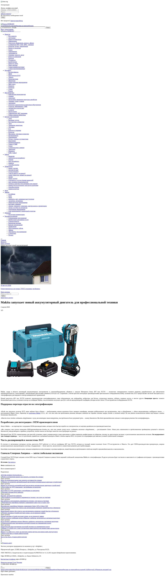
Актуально (11, 38)
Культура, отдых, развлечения (18, 46)
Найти (3, 296)
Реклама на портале (22, 26)
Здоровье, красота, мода (16, 55)
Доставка (11, 127)
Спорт (10, 50)
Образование (12, 51)
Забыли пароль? (6, 14)
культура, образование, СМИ (17, 106)
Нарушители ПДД (14, 75)
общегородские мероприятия (17, 202)
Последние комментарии (16, 214)
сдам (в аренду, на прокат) (16, 173)
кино (10, 195)
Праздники (12, 141)
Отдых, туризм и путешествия (18, 139)
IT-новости (12, 60)
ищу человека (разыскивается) (18, 182)
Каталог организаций (12, 117)
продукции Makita (34, 413)
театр (10, 197)
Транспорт (11, 149)
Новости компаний (14, 56)
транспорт (11, 98)
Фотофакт (8, 70)
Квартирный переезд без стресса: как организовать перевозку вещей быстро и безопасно (30, 511)
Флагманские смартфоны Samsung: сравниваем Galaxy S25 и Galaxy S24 (24, 506)
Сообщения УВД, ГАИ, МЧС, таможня (21, 44)
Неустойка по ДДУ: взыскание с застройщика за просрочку (20, 490)
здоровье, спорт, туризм (16, 101)
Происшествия (13, 79)
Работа (7, 154)
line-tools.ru (11, 462)
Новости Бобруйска (14, 39)
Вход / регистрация (7, 29)
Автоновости (12, 53)
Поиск (48, 27)
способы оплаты (13, 165)
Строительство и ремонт (16, 147)
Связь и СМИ (12, 144)
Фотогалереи (12, 111)
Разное (10, 91)
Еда (9, 129)
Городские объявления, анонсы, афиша (21, 43)
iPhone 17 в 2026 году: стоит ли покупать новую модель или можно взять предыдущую (29, 532)
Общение (8, 213)
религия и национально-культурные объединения (24, 105)
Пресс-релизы (12, 65)
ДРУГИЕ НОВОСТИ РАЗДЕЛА (11, 475)
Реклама (19, 562)
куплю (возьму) (13, 171)
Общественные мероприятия (17, 82)
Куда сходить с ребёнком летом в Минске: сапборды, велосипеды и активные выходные (29, 521)
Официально (12, 41)
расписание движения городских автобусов (22, 99)
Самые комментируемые (16, 67)
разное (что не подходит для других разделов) (23, 185)
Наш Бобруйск (9, 93)
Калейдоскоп (12, 62)
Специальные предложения (17, 218)
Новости (7, 34)
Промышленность (14, 142)
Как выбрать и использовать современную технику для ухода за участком (25, 501)
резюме (10, 159)
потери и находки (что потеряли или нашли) (22, 183)
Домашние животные (15, 125)
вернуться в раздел (7, 298)
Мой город (11, 84)
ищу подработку (13, 161)
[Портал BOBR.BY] (7, 24)
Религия (11, 58)
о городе (11, 110)
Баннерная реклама (14, 223)
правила (11, 163)
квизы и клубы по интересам (17, 208)
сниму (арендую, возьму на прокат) (20, 175)
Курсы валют (82, 569)
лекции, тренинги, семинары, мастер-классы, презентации (27, 206)
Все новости (12, 36)
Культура (11, 87)
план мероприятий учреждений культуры (21, 211)
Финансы (11, 151)
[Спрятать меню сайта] (1, 566)
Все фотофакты (13, 72)
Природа (11, 86)
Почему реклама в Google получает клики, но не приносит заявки (22, 516)
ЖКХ (10, 74)
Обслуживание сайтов (15, 228)
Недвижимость (13, 135)
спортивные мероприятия (16, 209)
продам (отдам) (13, 170)
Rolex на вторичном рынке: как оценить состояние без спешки (21, 480)
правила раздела (13, 189)
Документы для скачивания (17, 232)
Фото (6, 190)
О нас (2, 26)
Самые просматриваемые (16, 69)
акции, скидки (13, 168)
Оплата (31, 26)
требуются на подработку (16, 158)
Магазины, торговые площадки (18, 134)
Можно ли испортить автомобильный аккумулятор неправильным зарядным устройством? (30, 485)
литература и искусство (16, 108)
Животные (11, 81)
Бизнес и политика (14, 48)
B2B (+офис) (12, 153)
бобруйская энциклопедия (17, 94)
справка (11, 96)
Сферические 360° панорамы (17, 113)
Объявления (9, 166)
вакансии (11, 156)
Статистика (12, 233)
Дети (10, 123)
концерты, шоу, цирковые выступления (21, 199)
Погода (92, 569)
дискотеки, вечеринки (15, 201)
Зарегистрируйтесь (16, 21)
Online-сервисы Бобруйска (17, 115)
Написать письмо (10, 26)
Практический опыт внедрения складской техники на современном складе (25, 526)
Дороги (10, 77)
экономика (11, 103)
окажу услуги (12, 178)
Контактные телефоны (8, 559)
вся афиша (11, 194)
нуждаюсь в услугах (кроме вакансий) (20, 180)
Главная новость (13, 221)
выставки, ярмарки (14, 204)
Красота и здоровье (14, 130)
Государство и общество (16, 122)
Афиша (7, 192)
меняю (10, 177)
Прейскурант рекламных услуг (18, 220)
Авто (10, 118)
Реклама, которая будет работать (11, 496)
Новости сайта (13, 63)
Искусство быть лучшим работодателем (14, 537)
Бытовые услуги (13, 120)
